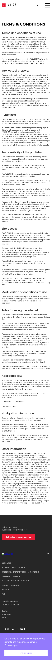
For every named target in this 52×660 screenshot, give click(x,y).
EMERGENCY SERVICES (11, 576)
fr (37, 7)
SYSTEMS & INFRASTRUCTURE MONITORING (21, 572)
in (48, 554)
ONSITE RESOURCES (10, 585)
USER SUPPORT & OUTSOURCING (16, 581)
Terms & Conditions (10, 604)
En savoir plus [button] (11, 645)
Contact (5, 611)
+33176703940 (13, 629)
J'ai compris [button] (26, 653)
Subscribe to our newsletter (18, 537)
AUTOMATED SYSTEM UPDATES (15, 567)
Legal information (10, 601)
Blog (4, 617)
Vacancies (6, 614)
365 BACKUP (7, 563)
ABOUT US (6, 589)
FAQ (3, 594)
